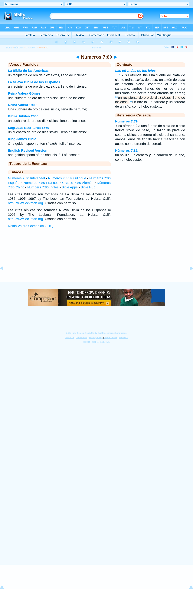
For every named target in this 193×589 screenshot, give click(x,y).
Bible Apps (70, 187)
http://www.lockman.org (25, 203)
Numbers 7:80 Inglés (43, 187)
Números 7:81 (126, 150)
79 (120, 74)
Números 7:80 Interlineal (26, 178)
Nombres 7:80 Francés (41, 183)
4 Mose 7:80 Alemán (77, 183)
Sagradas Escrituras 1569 (28, 128)
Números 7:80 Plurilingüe (67, 178)
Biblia (9, 47)
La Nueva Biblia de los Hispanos (34, 82)
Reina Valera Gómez (24, 93)
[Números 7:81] (188, 277)
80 (116, 97)
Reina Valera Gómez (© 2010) (30, 226)
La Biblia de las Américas (28, 71)
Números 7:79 (126, 121)
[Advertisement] (96, 259)
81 (131, 101)
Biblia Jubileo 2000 (23, 116)
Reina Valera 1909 (22, 105)
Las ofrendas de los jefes (135, 71)
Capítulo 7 (31, 47)
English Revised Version (27, 150)
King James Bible (22, 139)
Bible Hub (88, 187)
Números (19, 47)
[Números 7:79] (4, 277)
